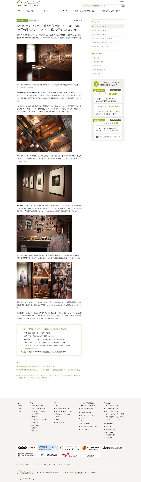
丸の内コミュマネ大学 (38, 411)
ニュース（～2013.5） (100, 26)
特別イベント (35, 431)
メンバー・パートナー (87, 418)
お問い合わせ (85, 429)
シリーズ (64, 11)
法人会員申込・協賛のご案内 (89, 426)
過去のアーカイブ (22, 20)
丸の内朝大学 (35, 414)
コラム (58, 406)
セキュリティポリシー (66, 465)
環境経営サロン (99, 62)
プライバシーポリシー (25, 465)
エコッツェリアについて (111, 11)
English (122, 1)
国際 (20, 411)
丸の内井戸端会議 (99, 70)
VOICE (58, 417)
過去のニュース (33, 20)
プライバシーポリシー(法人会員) (45, 465)
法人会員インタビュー (62, 408)
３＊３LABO (97, 66)
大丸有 (20, 406)
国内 (20, 408)
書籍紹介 (58, 419)
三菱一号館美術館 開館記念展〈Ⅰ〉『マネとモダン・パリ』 (37, 366)
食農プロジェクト (37, 428)
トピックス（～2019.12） (101, 46)
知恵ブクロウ (60, 422)
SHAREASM (97, 74)
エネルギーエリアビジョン (39, 419)
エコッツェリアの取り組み (85, 11)
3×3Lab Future (85, 424)
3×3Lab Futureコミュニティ (64, 411)
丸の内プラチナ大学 (37, 406)
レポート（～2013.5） (100, 30)
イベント (47, 11)
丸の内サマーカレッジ (38, 408)
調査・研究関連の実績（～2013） (103, 42)
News (82, 421)
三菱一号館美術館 (30, 348)
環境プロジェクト (37, 417)
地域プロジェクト (37, 425)
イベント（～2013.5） (100, 34)
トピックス (30, 11)
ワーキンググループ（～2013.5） (103, 38)
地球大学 (96, 58)
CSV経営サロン (36, 422)
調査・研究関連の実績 (87, 408)
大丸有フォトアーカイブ (63, 414)
